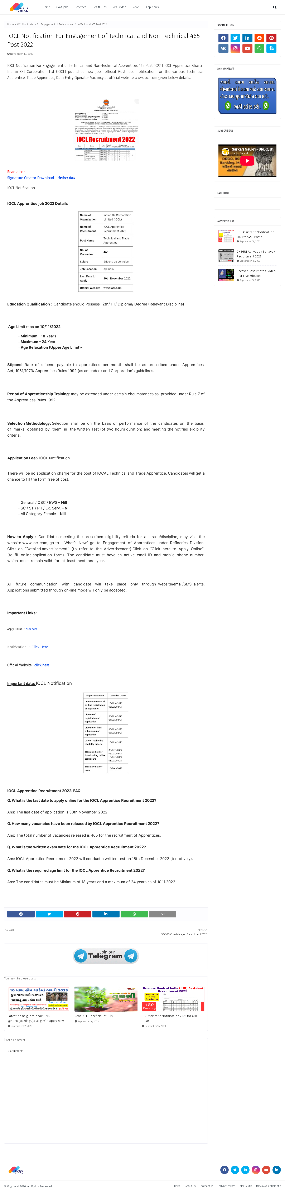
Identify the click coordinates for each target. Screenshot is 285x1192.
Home (46, 7)
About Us (190, 1186)
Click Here (40, 647)
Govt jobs (62, 7)
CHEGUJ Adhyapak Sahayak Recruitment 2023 (256, 254)
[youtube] (247, 48)
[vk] (223, 48)
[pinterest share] (77, 914)
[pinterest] (271, 38)
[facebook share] (21, 914)
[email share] (162, 914)
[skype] (271, 48)
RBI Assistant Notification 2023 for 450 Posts (169, 1018)
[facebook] (223, 38)
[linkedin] (247, 38)
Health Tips (100, 7)
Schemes (80, 7)
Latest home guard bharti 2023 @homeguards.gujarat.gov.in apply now (36, 1018)
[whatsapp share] (134, 914)
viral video (119, 7)
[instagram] (236, 48)
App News (152, 7)
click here (32, 629)
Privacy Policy (226, 1186)
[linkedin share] (106, 914)
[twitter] (236, 38)
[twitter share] (49, 914)
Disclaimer (246, 1186)
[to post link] (226, 236)
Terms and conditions (268, 1186)
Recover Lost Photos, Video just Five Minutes (256, 273)
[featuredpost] (39, 999)
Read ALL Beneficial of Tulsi (94, 1016)
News (136, 7)
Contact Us (207, 1186)
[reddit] (260, 38)
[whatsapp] (260, 48)
